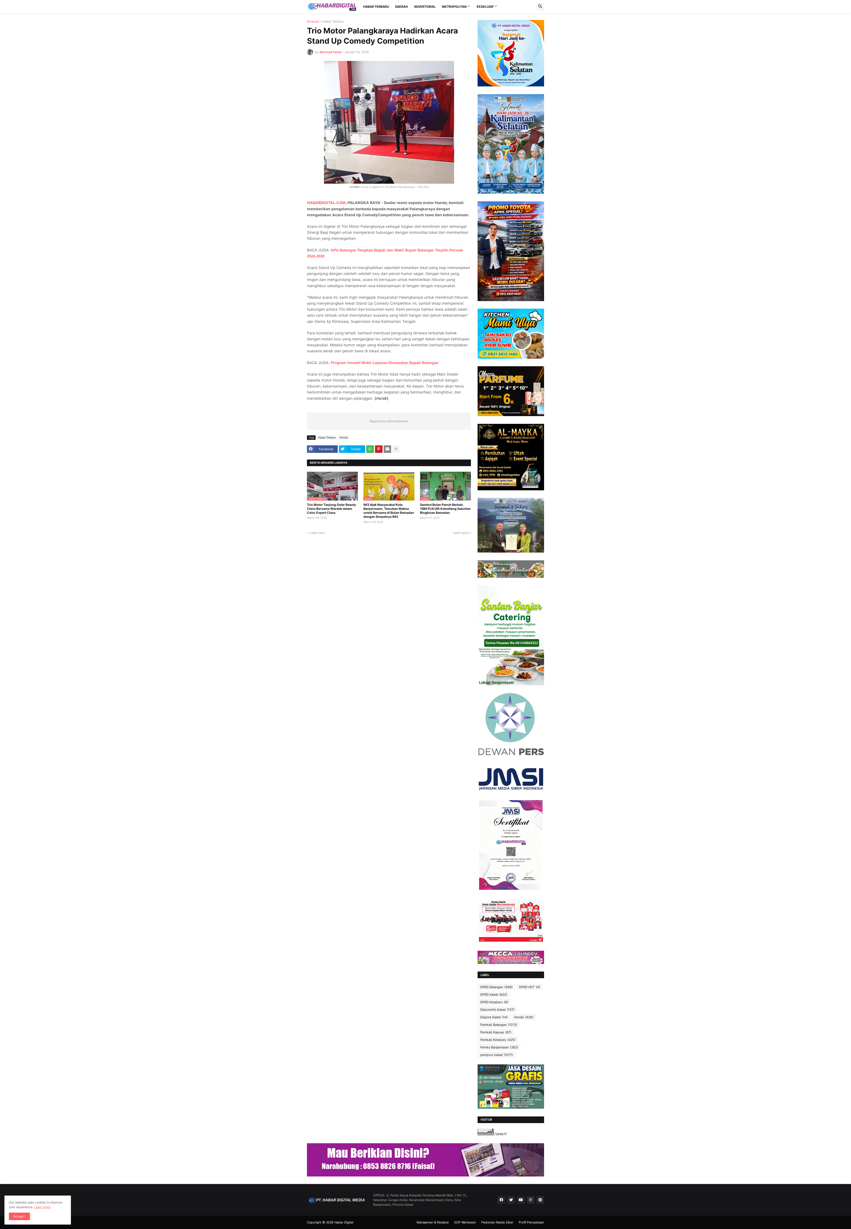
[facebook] (501, 1200)
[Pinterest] (379, 449)
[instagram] (530, 1200)
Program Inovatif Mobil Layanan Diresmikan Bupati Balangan (384, 363)
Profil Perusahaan (531, 1222)
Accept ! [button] (19, 1216)
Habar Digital (343, 1222)
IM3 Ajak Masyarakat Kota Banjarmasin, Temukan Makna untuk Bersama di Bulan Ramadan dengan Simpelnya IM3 (388, 511)
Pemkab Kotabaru (497, 1040)
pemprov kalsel (496, 1055)
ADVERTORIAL (425, 6)
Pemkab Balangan (498, 1024)
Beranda (313, 21)
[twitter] (511, 1200)
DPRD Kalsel (493, 994)
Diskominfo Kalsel (497, 1009)
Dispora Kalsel (494, 1017)
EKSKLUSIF (485, 6)
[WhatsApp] (370, 449)
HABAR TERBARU (376, 6)
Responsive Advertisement (389, 421)
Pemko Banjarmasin (499, 1047)
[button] (540, 6)
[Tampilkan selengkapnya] (396, 449)
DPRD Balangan (496, 987)
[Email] (387, 449)
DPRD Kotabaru (494, 1002)
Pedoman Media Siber (497, 1222)
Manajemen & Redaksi (433, 1222)
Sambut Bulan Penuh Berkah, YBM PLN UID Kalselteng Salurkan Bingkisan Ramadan (445, 508)
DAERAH (401, 6)
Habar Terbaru (333, 21)
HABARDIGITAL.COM (326, 203)
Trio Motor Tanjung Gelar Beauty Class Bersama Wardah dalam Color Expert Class (331, 508)
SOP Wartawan (465, 1222)
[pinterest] (540, 1200)
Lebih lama (460, 533)
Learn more (42, 1207)
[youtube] (521, 1200)
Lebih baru (317, 533)
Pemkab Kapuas (495, 1032)
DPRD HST (529, 987)
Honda (344, 437)
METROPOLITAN (454, 6)
